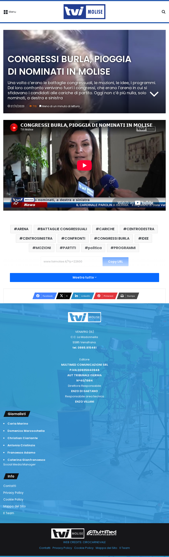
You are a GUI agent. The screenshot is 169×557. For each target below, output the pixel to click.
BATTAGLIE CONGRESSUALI (63, 228)
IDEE (145, 238)
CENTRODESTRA (140, 228)
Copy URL (115, 261)
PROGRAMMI (125, 247)
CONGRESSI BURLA (113, 238)
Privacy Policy (13, 493)
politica (95, 247)
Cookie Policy (13, 499)
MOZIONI (43, 247)
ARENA (22, 228)
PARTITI (69, 247)
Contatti (9, 486)
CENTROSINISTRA (37, 238)
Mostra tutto (84, 277)
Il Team (8, 513)
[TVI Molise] (84, 11)
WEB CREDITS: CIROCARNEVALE (84, 542)
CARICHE (106, 228)
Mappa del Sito (14, 506)
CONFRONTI (74, 238)
